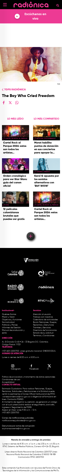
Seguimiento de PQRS (22, 407)
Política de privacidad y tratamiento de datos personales (28, 377)
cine (7, 172)
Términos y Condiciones (43, 336)
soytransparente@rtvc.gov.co (16, 429)
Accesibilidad (8, 382)
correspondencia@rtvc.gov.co (16, 397)
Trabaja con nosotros (43, 317)
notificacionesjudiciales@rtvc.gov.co (18, 421)
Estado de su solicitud (43, 333)
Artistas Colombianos (46, 138)
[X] (10, 102)
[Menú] (5, 5)
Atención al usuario (42, 314)
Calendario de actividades (45, 320)
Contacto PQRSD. (15, 399)
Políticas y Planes (10, 325)
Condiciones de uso (11, 380)
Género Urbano (43, 172)
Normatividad (8, 322)
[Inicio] (31, 4)
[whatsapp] (17, 102)
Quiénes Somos (9, 314)
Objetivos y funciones (12, 320)
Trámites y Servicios (42, 328)
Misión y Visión (8, 317)
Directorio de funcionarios (45, 330)
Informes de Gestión (11, 328)
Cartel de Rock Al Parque (16, 138)
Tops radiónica (15, 89)
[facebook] (3, 102)
